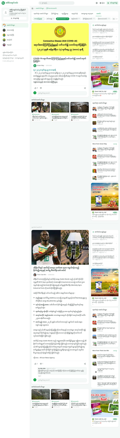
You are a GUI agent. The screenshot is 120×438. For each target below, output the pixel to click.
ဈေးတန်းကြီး (10, 35)
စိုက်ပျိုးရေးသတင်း (89, 19)
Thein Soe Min (41, 274)
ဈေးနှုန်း (9, 44)
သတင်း (98, 13)
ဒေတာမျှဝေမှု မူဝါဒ (19, 58)
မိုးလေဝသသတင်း (104, 19)
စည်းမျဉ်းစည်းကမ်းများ (8, 58)
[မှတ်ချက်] (41, 88)
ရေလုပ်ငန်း (75, 13)
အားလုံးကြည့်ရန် (38, 19)
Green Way (40, 65)
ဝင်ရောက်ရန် (16, 18)
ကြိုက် (39, 376)
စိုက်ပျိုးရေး (54, 13)
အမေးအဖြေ (10, 30)
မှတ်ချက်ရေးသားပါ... (44, 93)
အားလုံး (115, 144)
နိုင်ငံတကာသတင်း (51, 8)
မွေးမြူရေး (65, 13)
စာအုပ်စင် (9, 39)
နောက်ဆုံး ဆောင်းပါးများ (41, 13)
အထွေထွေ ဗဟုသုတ (87, 13)
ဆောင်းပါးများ (11, 25)
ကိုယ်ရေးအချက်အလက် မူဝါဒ (10, 55)
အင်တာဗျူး (50, 19)
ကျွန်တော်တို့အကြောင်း (8, 52)
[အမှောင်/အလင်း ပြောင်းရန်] (96, 3)
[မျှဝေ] (85, 88)
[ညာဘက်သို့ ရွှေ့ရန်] (115, 18)
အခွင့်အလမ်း (75, 19)
